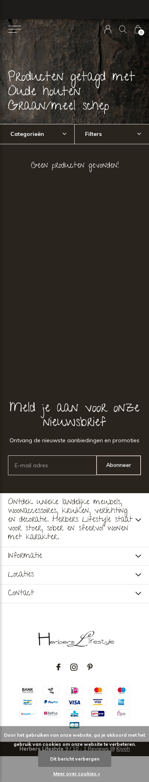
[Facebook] (58, 667)
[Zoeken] (123, 29)
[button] (14, 29)
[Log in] (107, 29)
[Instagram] (73, 667)
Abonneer (118, 464)
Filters (93, 133)
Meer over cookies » (76, 773)
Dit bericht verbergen (74, 759)
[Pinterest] (90, 667)
